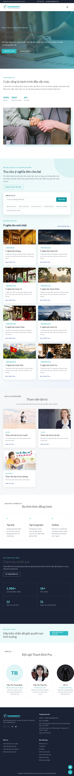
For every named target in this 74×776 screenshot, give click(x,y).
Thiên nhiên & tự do (46, 247)
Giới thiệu (41, 749)
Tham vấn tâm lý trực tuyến (16, 435)
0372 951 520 (40, 1)
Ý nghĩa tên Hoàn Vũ (48, 251)
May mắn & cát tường (61, 206)
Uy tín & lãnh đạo (10, 247)
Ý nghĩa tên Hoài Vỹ (48, 327)
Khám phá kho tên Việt (13, 187)
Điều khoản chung (43, 757)
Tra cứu (61, 199)
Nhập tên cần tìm (10, 195)
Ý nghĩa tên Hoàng (13, 251)
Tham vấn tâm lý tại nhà (50, 435)
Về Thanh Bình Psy (11, 574)
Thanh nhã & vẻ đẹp (11, 323)
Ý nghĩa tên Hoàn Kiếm (50, 289)
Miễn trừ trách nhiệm (44, 760)
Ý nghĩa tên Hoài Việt (14, 365)
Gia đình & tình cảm (49, 206)
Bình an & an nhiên (23, 206)
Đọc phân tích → (11, 262)
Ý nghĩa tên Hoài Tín (48, 365)
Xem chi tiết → (10, 444)
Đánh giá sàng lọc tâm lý (9, 752)
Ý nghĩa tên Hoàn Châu (15, 327)
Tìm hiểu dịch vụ (25, 51)
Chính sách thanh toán (45, 754)
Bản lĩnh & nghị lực (11, 206)
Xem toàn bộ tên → (64, 226)
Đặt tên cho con (43, 743)
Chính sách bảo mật (44, 752)
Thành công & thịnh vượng (13, 210)
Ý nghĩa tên (42, 746)
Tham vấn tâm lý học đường (16, 476)
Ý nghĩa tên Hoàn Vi (13, 289)
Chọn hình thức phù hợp (57, 633)
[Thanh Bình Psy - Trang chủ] (11, 7)
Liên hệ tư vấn (9, 51)
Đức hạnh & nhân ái (36, 206)
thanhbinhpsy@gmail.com (52, 1)
